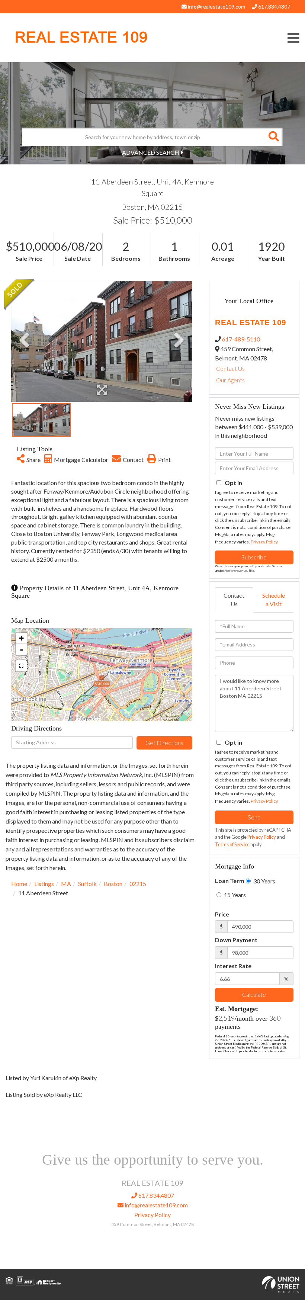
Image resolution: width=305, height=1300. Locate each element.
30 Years (263, 881)
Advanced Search (150, 152)
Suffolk (87, 883)
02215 (137, 883)
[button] (273, 137)
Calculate (254, 994)
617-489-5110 (241, 339)
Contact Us (230, 368)
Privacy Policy (264, 542)
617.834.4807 (273, 6)
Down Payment (236, 939)
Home (19, 883)
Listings (44, 883)
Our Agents (230, 379)
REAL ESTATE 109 (81, 37)
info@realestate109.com (216, 6)
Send (254, 817)
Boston (113, 883)
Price (222, 914)
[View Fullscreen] (21, 665)
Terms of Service (232, 844)
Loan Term (229, 880)
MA (66, 883)
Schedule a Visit (273, 599)
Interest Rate (233, 965)
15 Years (234, 894)
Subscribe (254, 557)
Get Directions (164, 742)
